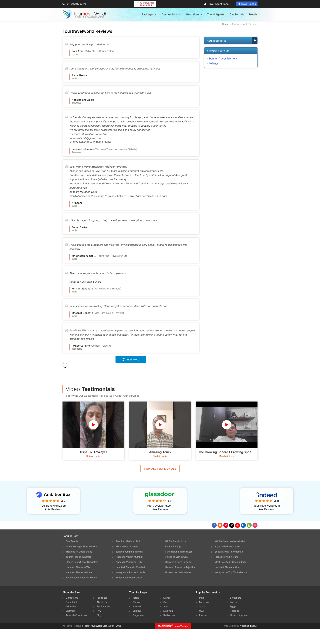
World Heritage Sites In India (81, 546)
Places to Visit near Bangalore (82, 562)
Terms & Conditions (76, 615)
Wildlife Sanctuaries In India (230, 541)
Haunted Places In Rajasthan (180, 567)
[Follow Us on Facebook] (214, 525)
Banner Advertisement (223, 58)
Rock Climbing (173, 546)
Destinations (170, 14)
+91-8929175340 (75, 3)
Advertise (71, 606)
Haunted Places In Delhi (178, 562)
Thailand (234, 610)
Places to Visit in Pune (226, 556)
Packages (148, 14)
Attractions (192, 14)
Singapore (138, 615)
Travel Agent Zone (218, 4)
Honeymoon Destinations (129, 577)
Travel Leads (248, 4)
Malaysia (168, 610)
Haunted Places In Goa (227, 567)
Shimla (136, 602)
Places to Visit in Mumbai (129, 556)
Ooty (166, 602)
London (234, 602)
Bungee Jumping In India (129, 551)
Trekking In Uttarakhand (79, 551)
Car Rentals (237, 14)
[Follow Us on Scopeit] (249, 525)
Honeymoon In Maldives (178, 572)
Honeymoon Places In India (130, 572)
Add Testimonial (217, 40)
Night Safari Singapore (227, 546)
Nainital (136, 606)
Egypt (233, 606)
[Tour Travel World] (84, 14)
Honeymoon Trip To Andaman (231, 572)
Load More (132, 359)
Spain (202, 606)
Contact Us (72, 597)
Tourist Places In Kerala (78, 556)
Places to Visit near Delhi (129, 562)
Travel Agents (215, 14)
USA (201, 610)
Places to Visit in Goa (176, 556)
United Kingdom (239, 615)
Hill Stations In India (175, 541)
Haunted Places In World (79, 567)
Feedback (102, 597)
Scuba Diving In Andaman (229, 551)
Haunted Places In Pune (79, 572)
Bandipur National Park (128, 541)
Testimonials (103, 606)
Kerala (135, 597)
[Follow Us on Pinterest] (225, 525)
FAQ (99, 610)
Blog (99, 615)
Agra (165, 606)
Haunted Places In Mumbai (130, 567)
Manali (166, 597)
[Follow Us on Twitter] (231, 525)
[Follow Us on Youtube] (237, 525)
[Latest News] (220, 525)
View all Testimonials (160, 468)
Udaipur (136, 610)
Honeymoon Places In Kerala (81, 577)
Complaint (71, 602)
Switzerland (169, 615)
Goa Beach (72, 541)
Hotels (253, 14)
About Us (102, 602)
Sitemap (70, 610)
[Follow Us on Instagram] (255, 525)
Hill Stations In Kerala (127, 546)
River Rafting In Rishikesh (178, 551)
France (203, 615)
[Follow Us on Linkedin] (243, 525)
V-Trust (213, 63)
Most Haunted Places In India (230, 562)
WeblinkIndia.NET (249, 625)
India (201, 597)
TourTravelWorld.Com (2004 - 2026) (103, 625)
